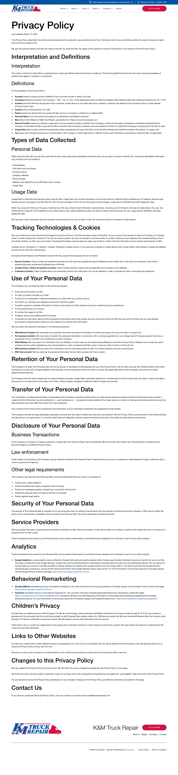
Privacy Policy (143, 750)
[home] (26, 9)
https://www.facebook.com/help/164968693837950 (37, 596)
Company (153, 734)
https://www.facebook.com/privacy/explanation (136, 599)
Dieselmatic (129, 750)
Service (136, 734)
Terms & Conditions (159, 750)
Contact (119, 8)
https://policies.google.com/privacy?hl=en (70, 572)
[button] (64, 8)
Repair (144, 734)
